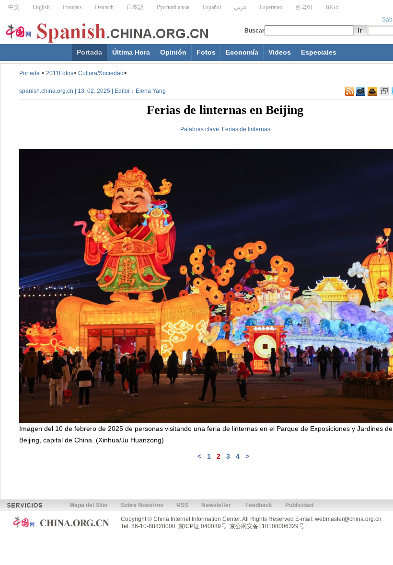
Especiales (318, 52)
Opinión (173, 52)
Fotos (206, 52)
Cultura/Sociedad (101, 73)
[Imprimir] (372, 91)
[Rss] (349, 91)
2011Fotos (59, 73)
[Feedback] (360, 91)
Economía (242, 52)
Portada (89, 52)
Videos (279, 52)
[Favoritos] (384, 91)
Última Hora (131, 52)
